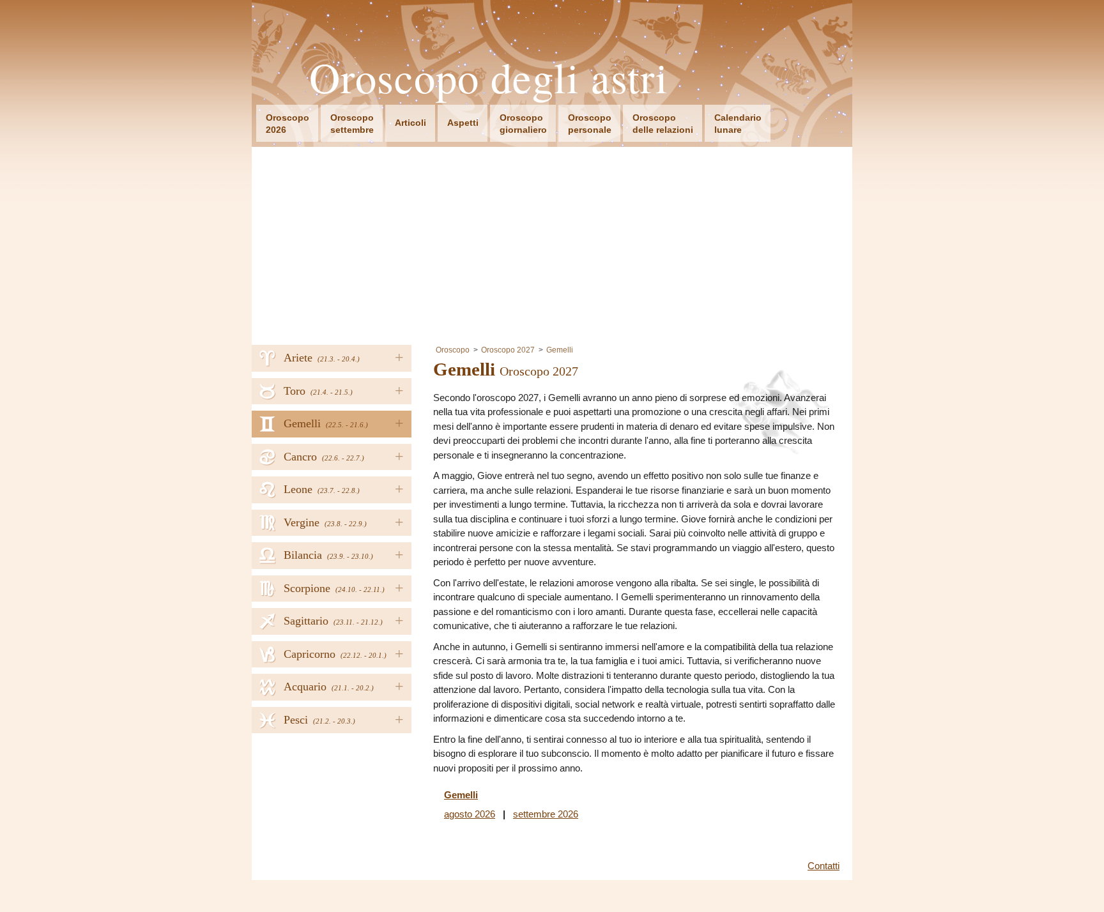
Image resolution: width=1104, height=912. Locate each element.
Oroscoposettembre (352, 123)
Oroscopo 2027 (508, 350)
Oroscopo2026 (287, 123)
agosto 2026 (469, 814)
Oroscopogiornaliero (523, 123)
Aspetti (463, 123)
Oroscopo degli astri (488, 77)
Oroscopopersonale (589, 123)
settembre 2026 (545, 814)
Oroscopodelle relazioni (662, 123)
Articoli (410, 123)
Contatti (823, 865)
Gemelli (559, 350)
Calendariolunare (738, 123)
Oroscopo (453, 350)
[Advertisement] (552, 242)
